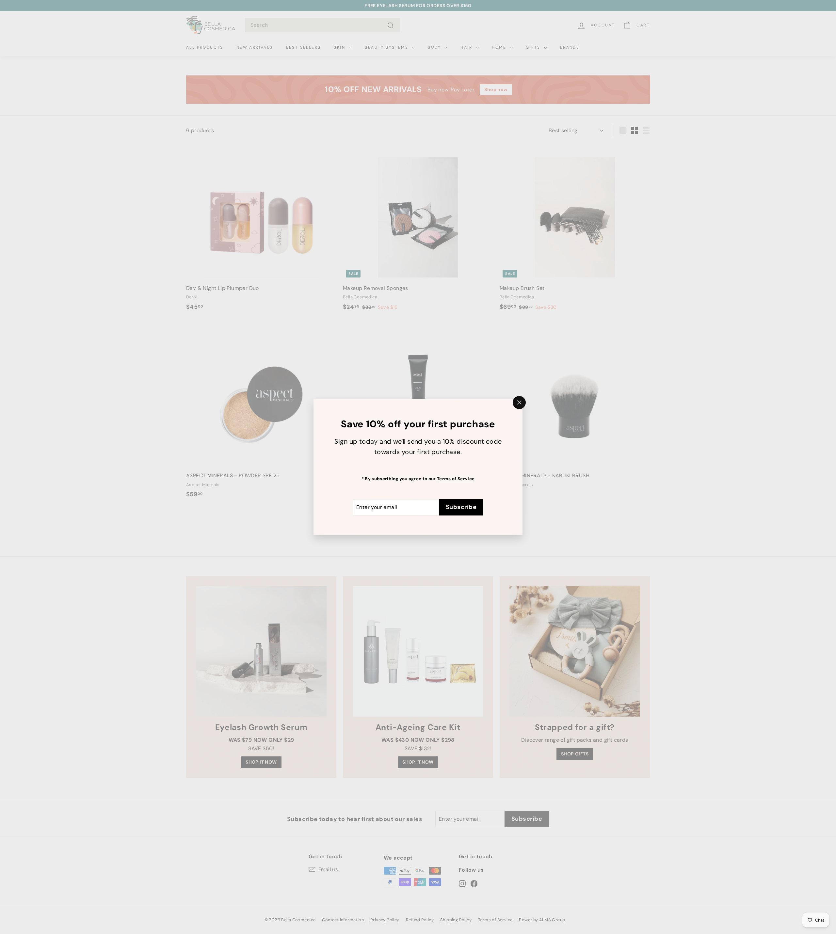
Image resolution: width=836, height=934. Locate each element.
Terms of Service (455, 478)
